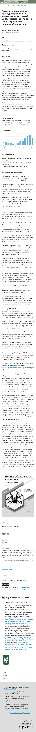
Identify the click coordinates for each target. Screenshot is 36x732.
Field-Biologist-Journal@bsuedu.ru (20, 713)
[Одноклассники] (5, 534)
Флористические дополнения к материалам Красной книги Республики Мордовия (18, 638)
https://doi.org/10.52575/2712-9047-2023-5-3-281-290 (17, 41)
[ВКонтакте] (3, 534)
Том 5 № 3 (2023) (18, 6)
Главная (4, 6)
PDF (5, 522)
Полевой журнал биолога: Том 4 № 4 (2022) (19, 639)
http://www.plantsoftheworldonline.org (13, 367)
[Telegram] (8, 534)
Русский (5, 675)
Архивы (10, 6)
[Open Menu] (1, 1)
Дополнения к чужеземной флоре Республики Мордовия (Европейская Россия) (19, 620)
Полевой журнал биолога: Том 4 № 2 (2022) (18, 622)
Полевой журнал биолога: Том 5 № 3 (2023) (19, 648)
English (5, 678)
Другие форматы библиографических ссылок (16, 560)
